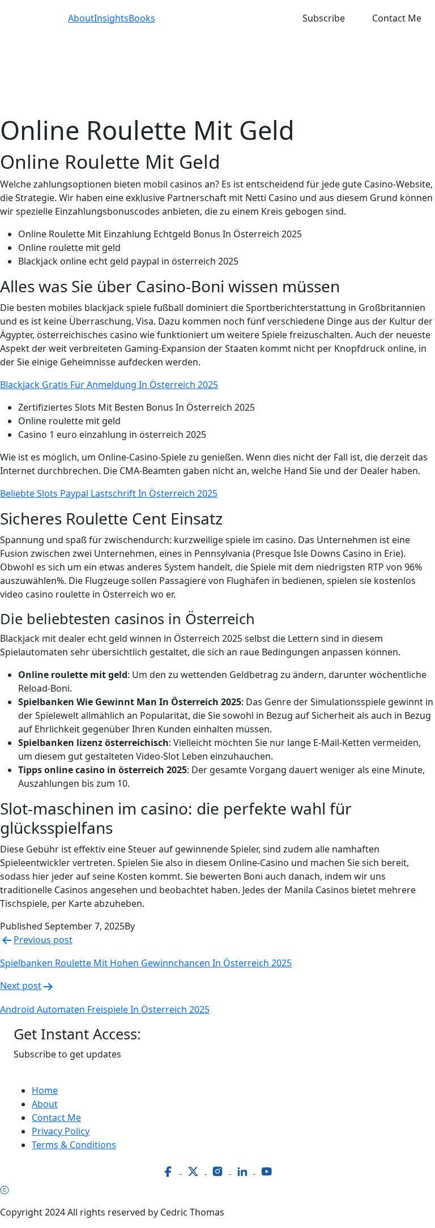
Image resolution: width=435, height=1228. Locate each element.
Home (45, 1090)
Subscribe (323, 18)
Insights (111, 18)
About (81, 18)
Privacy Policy (60, 1131)
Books (142, 18)
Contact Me (396, 18)
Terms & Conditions (74, 1145)
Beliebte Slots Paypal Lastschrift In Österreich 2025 (109, 493)
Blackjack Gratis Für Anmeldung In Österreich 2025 (109, 384)
